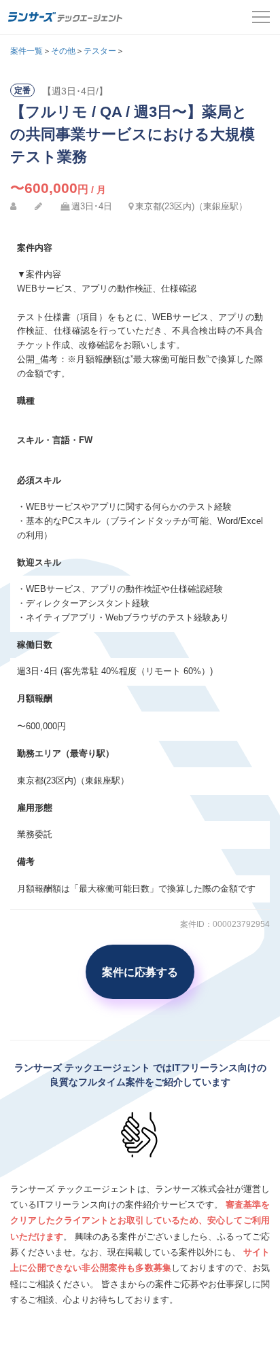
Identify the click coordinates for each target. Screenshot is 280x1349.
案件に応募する (140, 971)
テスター (100, 51)
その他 (63, 51)
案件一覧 (26, 51)
